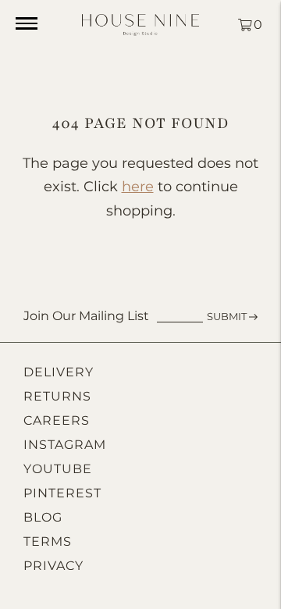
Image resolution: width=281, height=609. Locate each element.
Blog (42, 517)
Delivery (58, 372)
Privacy (53, 565)
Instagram (64, 444)
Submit (227, 316)
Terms (47, 541)
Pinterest (62, 493)
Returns (57, 396)
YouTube (57, 468)
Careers (56, 420)
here (138, 186)
